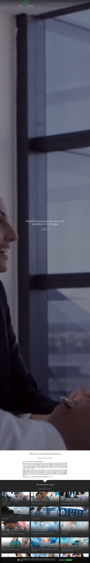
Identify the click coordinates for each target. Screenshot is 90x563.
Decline (62, 559)
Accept (69, 559)
